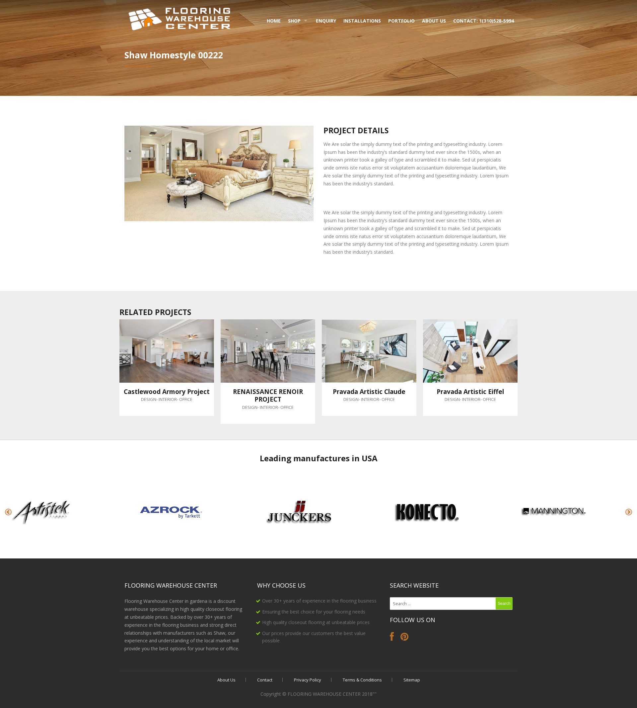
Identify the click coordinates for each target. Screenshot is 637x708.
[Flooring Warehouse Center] (180, 17)
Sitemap (411, 680)
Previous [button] (8, 512)
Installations (362, 21)
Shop (294, 21)
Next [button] (628, 512)
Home (274, 21)
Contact (264, 680)
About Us (434, 21)
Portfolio (401, 21)
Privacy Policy (307, 680)
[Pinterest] (404, 638)
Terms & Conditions (362, 680)
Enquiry (326, 21)
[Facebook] (392, 638)
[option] (63, 512)
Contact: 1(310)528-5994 (483, 21)
